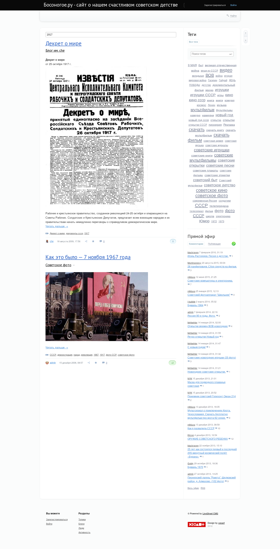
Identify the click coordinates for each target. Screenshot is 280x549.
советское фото (211, 195)
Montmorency (194, 262)
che (51, 241)
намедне (195, 115)
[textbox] (212, 54)
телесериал (197, 211)
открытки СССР (198, 124)
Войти (233, 5)
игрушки (222, 89)
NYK (190, 378)
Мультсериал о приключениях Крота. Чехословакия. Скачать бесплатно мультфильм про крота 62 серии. (209, 414)
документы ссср (74, 233)
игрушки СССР (203, 94)
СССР (201, 205)
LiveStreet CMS (210, 513)
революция (86, 354)
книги (219, 100)
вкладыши (198, 75)
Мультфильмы (224, 110)
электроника (223, 216)
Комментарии (196, 243)
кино (229, 94)
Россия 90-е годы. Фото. (201, 315)
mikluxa (191, 276)
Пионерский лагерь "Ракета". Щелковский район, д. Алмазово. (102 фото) (212, 479)
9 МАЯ (192, 65)
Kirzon (191, 435)
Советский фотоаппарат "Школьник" (209, 294)
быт (200, 65)
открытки (229, 120)
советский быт (205, 179)
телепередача (219, 206)
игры (220, 95)
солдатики (225, 200)
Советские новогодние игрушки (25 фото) (212, 357)
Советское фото (58, 265)
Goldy (190, 463)
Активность (84, 532)
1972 (214, 221)
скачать (197, 129)
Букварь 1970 (195, 467)
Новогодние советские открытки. (207, 371)
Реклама (229, 124)
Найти (233, 15)
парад (77, 354)
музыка (222, 105)
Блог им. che (55, 50)
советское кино (211, 190)
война (219, 75)
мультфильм (202, 109)
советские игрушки (211, 150)
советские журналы (216, 145)
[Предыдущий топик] (246, 33)
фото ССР (111, 354)
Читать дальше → (57, 226)
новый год (224, 114)
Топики (82, 519)
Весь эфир (193, 488)
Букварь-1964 (195, 305)
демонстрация (64, 354)
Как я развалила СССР (201, 428)
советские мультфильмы (211, 157)
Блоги (81, 523)
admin (190, 312)
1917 (86, 233)
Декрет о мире (64, 43)
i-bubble (191, 301)
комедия (229, 100)
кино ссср (197, 99)
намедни (208, 115)
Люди (81, 528)
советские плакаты (205, 170)
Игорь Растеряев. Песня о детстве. (208, 256)
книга (210, 100)
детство (206, 85)
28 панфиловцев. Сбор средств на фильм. (212, 266)
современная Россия (205, 200)
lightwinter (192, 322)
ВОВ (210, 75)
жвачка (209, 90)
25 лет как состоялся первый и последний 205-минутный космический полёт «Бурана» (212, 452)
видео (226, 69)
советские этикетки (217, 175)
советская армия (213, 140)
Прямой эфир (201, 236)
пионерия (215, 124)
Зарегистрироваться (215, 5)
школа (210, 216)
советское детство (219, 184)
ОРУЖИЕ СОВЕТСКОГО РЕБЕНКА (208, 438)
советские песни (220, 165)
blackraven (193, 252)
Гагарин (212, 80)
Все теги (193, 41)
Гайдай (223, 80)
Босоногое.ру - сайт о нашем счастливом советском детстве (111, 4)
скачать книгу (215, 130)
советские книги (202, 155)
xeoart (221, 522)
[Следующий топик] (246, 40)
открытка (216, 120)
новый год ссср (199, 120)
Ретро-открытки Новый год (203, 336)
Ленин (211, 105)
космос (201, 105)
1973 (221, 221)
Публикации (214, 243)
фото (219, 210)
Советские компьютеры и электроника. (210, 280)
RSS (203, 488)
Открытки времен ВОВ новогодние (208, 326)
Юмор (204, 220)
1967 (96, 354)
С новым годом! (197, 347)
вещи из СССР (209, 70)
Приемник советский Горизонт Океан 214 (212, 396)
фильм (209, 211)
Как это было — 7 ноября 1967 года (88, 256)
